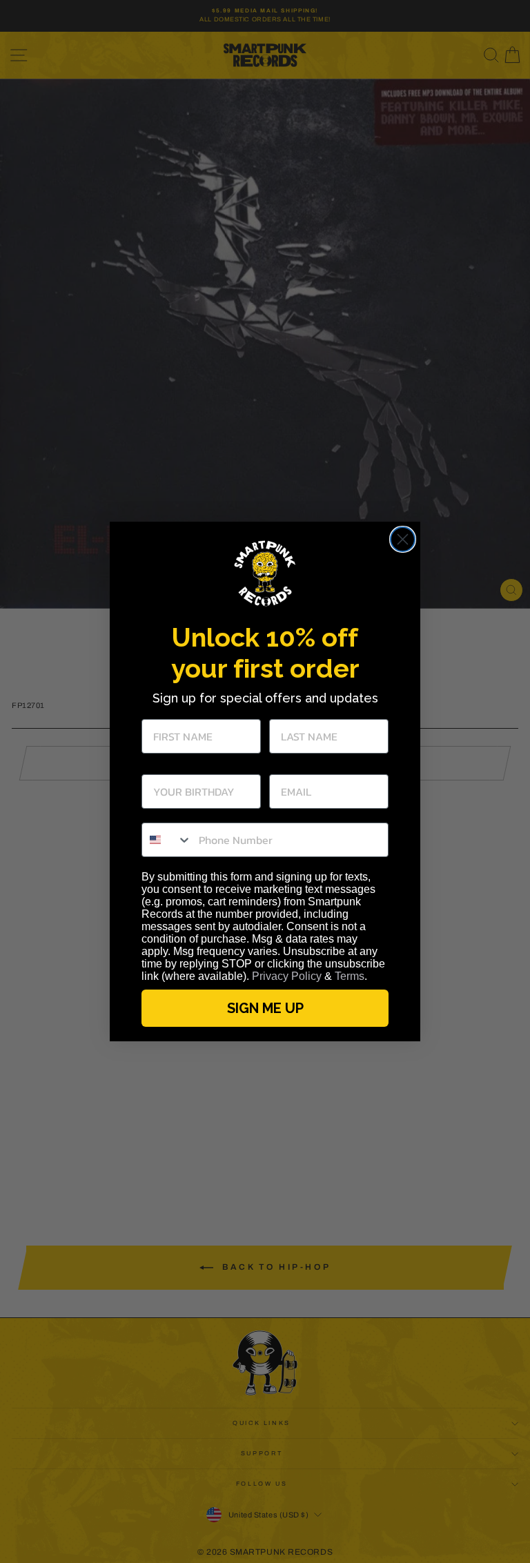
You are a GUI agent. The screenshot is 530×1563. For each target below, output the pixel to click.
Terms (349, 976)
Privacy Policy (287, 976)
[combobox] (167, 839)
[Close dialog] (403, 539)
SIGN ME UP (265, 1008)
